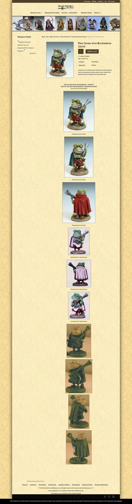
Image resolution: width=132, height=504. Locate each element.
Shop (47, 37)
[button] (83, 56)
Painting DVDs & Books (52, 13)
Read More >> (32, 53)
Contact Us (33, 485)
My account (87, 1)
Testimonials (76, 485)
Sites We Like (52, 485)
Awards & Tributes (64, 485)
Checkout (100, 1)
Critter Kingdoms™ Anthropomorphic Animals (73, 37)
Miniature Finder (86, 13)
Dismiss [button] (119, 501)
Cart (106, 1)
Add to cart (92, 51)
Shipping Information (101, 485)
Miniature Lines (35, 13)
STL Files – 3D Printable (69, 13)
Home (43, 37)
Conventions (42, 485)
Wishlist (94, 1)
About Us (97, 13)
